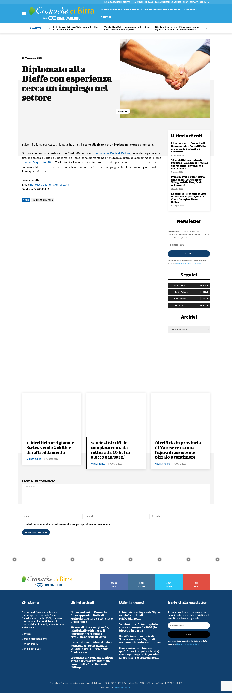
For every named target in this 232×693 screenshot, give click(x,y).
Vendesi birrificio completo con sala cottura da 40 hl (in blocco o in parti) (127, 28)
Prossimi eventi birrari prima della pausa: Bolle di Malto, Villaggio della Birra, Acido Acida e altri (188, 181)
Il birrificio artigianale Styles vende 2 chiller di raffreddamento (75, 28)
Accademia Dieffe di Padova (113, 153)
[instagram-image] (14, 559)
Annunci (123, 111)
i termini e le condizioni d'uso (188, 263)
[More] (129, 133)
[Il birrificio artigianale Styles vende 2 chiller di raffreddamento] (51, 415)
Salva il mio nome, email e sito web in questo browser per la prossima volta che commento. (68, 524)
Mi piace (204, 285)
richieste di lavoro (43, 200)
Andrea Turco (33, 459)
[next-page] (206, 29)
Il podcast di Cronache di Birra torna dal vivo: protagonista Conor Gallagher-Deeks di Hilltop (188, 198)
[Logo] (61, 13)
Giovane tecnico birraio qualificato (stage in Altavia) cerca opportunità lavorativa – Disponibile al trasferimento (140, 652)
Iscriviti (189, 253)
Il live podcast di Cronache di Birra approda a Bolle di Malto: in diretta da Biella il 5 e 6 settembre (188, 147)
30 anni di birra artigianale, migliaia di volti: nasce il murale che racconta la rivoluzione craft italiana (189, 164)
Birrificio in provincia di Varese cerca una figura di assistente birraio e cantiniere (177, 28)
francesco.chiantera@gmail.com (49, 184)
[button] (205, 2)
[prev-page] (49, 29)
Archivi (189, 317)
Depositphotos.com (122, 687)
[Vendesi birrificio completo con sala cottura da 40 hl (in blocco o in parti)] (116, 415)
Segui (205, 292)
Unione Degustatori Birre (38, 162)
